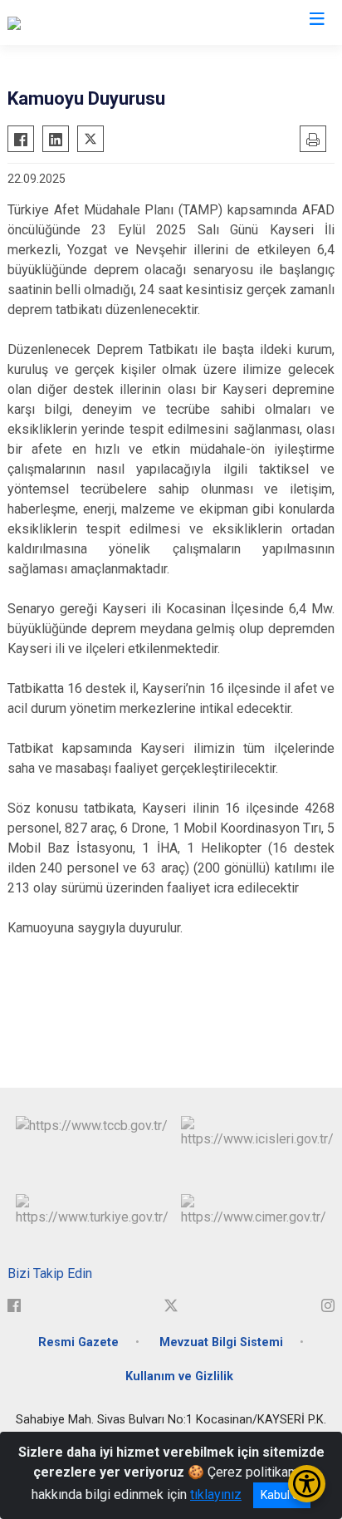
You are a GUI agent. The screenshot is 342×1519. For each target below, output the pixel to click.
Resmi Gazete (78, 1342)
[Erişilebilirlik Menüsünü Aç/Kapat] (306, 1483)
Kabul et (282, 1495)
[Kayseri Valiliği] (50, 22)
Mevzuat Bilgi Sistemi (221, 1342)
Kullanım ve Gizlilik (179, 1376)
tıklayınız (216, 1494)
